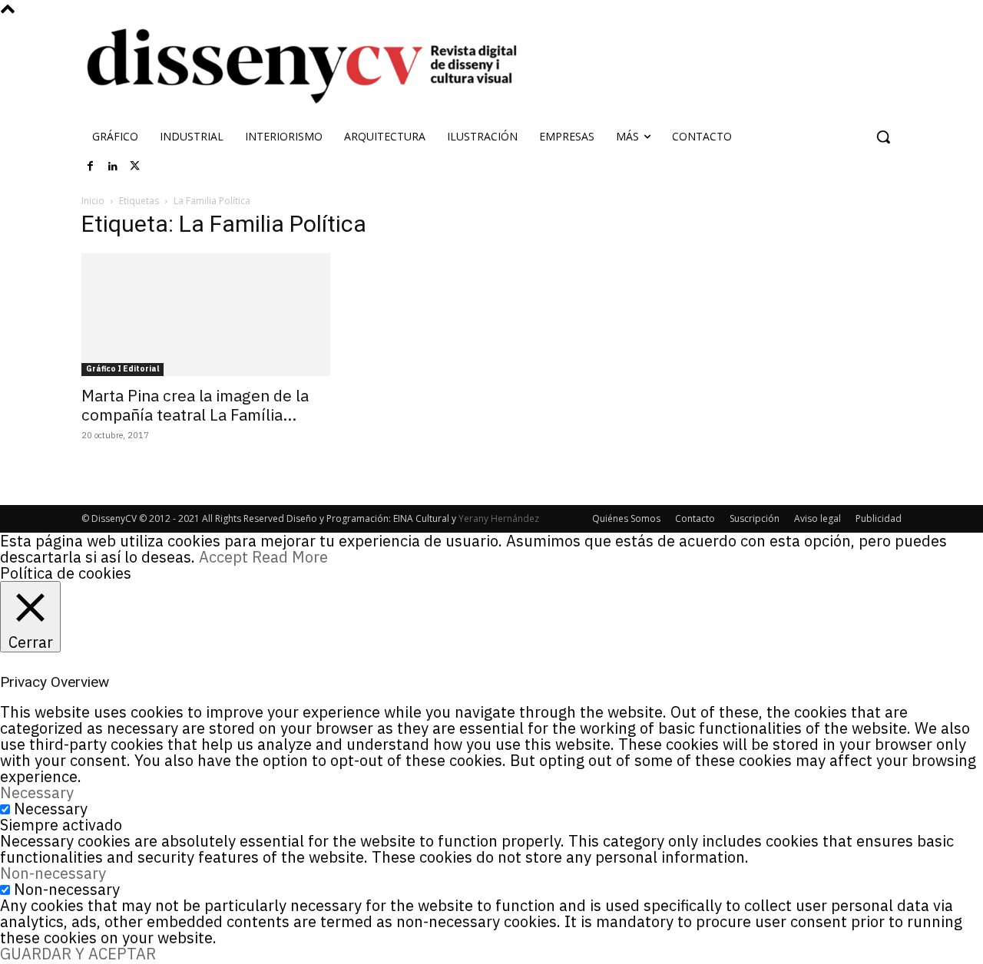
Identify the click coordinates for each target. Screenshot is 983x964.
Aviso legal (817, 518)
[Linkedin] (113, 166)
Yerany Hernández (498, 518)
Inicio (92, 200)
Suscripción (754, 518)
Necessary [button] (37, 792)
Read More (290, 556)
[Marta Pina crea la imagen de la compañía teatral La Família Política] (205, 314)
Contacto (695, 518)
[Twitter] (135, 166)
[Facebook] (90, 166)
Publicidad (879, 518)
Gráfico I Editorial (122, 369)
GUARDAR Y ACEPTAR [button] (78, 953)
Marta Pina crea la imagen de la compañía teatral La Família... (195, 405)
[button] (883, 136)
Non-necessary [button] (53, 873)
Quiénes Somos (626, 518)
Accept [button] (223, 556)
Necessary (51, 808)
